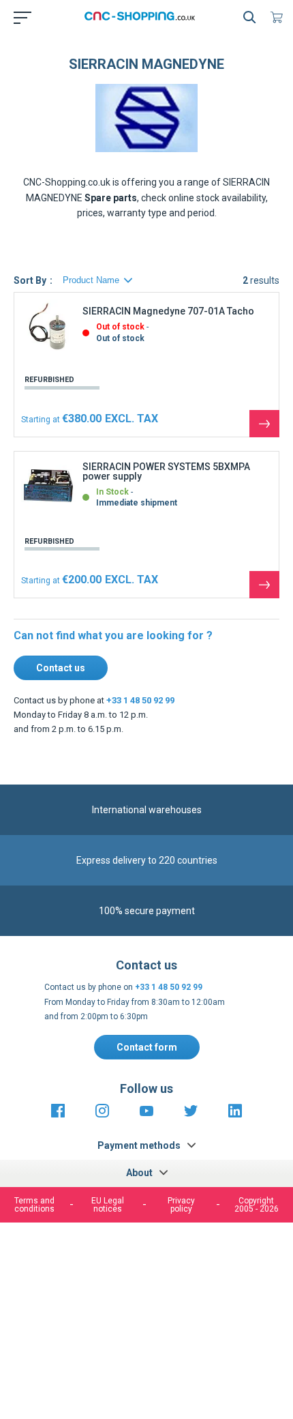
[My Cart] (279, 17)
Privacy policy (181, 1205)
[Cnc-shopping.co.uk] (143, 17)
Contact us (60, 667)
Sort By (30, 280)
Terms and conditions (34, 1205)
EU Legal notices (107, 1205)
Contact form (147, 1047)
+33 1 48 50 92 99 (140, 700)
